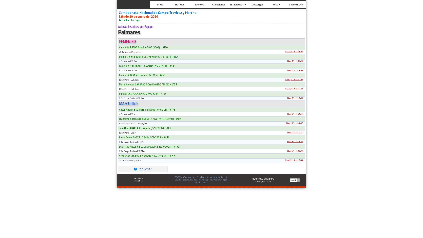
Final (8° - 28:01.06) (295, 61)
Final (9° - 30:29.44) (295, 142)
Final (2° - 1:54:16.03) (294, 52)
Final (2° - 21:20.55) (295, 114)
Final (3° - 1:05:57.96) (294, 79)
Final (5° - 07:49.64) (295, 98)
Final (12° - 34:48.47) (294, 123)
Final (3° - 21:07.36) (295, 151)
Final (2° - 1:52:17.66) (294, 160)
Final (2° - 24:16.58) (295, 70)
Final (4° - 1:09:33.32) (294, 89)
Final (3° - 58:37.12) (295, 132)
